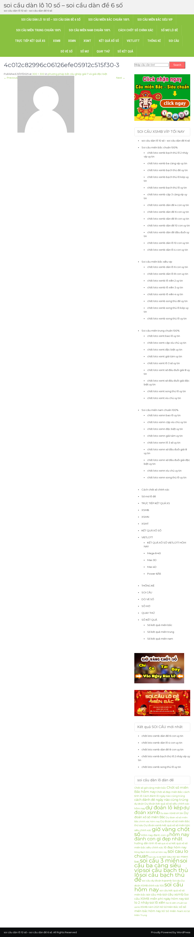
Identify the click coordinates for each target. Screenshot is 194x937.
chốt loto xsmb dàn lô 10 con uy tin (168, 242)
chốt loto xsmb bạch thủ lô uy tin (167, 187)
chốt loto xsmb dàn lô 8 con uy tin (167, 273)
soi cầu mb (154, 894)
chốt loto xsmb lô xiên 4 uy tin (165, 294)
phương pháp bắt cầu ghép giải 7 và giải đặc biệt (77, 73)
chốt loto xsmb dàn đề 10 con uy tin (168, 225)
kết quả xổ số (164, 843)
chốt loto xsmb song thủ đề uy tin (167, 301)
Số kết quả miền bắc (159, 624)
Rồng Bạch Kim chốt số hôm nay (150, 852)
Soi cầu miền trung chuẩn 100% (38, 30)
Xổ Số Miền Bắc (169, 907)
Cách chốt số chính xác (135, 30)
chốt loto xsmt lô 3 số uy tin (163, 363)
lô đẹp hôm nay (175, 847)
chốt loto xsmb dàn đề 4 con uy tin (168, 204)
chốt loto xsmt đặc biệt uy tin (164, 349)
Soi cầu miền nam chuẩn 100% (89, 30)
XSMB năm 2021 (149, 907)
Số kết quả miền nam (160, 638)
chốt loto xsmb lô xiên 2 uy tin (165, 280)
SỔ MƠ (84, 51)
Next (120, 77)
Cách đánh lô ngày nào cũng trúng (164, 796)
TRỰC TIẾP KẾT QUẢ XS (30, 41)
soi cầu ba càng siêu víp (160, 865)
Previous (10, 77)
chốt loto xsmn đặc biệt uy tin (165, 428)
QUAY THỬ (103, 51)
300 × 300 (38, 73)
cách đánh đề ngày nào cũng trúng (161, 800)
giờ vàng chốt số (162, 831)
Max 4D (151, 566)
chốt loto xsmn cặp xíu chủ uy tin (167, 422)
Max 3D (151, 560)
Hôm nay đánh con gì (155, 835)
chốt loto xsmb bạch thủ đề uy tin (167, 170)
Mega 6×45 (154, 553)
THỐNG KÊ (154, 41)
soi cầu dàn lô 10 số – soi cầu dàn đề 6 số (63, 5)
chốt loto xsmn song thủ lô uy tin (166, 477)
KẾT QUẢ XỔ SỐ (109, 41)
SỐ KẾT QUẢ (125, 51)
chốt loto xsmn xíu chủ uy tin (164, 470)
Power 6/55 (154, 573)
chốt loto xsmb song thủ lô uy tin (167, 318)
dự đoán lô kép (164, 807)
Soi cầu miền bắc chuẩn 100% (109, 19)
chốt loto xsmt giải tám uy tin (164, 356)
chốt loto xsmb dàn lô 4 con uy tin (167, 249)
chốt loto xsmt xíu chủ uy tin (164, 398)
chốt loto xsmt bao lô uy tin (163, 335)
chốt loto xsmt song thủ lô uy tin (166, 391)
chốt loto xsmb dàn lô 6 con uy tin (167, 266)
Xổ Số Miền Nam (172, 911)
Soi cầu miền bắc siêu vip (155, 19)
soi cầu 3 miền (160, 860)
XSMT (87, 41)
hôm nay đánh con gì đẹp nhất (161, 837)
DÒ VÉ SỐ (67, 51)
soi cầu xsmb (173, 894)
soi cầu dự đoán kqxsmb (157, 880)
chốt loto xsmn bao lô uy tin (164, 415)
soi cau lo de (155, 857)
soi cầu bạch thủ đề (159, 877)
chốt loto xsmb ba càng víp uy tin (167, 163)
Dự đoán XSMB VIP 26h (171, 813)
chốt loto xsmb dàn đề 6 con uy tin (168, 211)
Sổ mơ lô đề (169, 30)
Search (177, 64)
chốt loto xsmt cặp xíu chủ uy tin (166, 342)
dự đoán (139, 803)
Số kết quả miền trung (160, 631)
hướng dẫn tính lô (145, 843)
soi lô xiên (157, 902)
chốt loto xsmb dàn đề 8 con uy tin (168, 218)
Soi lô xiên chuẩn (175, 903)
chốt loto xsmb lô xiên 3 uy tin (165, 287)
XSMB (56, 41)
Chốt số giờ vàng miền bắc (150, 787)
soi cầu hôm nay (158, 887)
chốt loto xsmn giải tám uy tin (165, 435)
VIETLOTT (133, 41)
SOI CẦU (174, 41)
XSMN (72, 41)
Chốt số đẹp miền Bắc (169, 792)
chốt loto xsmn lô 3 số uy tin (163, 442)
